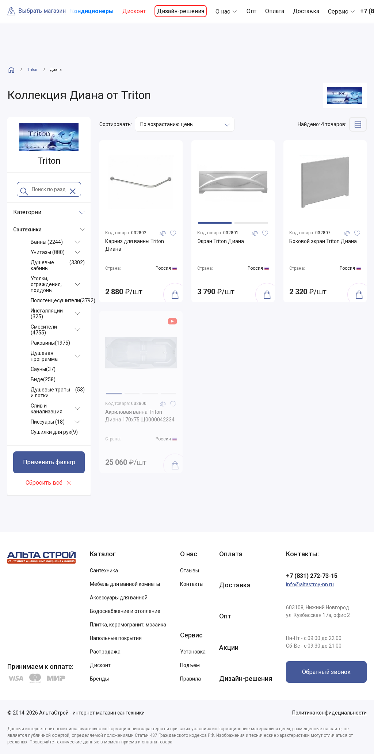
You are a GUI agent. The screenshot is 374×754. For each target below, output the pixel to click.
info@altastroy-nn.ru (310, 584)
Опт (251, 11)
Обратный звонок (326, 671)
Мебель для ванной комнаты (125, 584)
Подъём (190, 665)
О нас (222, 11)
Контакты (191, 584)
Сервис (338, 11)
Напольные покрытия (116, 638)
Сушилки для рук (54, 432)
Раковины (50, 343)
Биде (43, 379)
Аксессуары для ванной (119, 597)
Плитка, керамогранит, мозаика (128, 625)
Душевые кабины (58, 265)
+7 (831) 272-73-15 (311, 575)
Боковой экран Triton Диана (323, 241)
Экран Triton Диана (220, 241)
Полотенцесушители (63, 300)
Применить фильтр (49, 462)
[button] (215, 223)
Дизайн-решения (180, 11)
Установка (193, 652)
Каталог (103, 554)
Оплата (274, 11)
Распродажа (105, 652)
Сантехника (104, 570)
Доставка (306, 11)
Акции (228, 647)
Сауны (43, 369)
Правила (190, 679)
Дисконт (134, 11)
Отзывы (189, 570)
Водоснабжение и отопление (125, 611)
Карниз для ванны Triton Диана (134, 245)
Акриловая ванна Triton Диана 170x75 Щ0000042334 (140, 416)
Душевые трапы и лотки (58, 392)
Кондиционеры (92, 11)
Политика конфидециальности (329, 713)
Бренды (99, 679)
